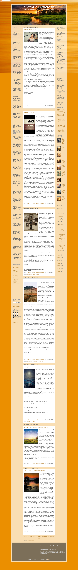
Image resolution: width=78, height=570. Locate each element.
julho (60, 218)
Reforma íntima (59, 111)
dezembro (61, 210)
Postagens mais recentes (30, 536)
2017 (59, 263)
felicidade (31, 532)
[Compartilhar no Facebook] (51, 105)
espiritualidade (29, 274)
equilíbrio (59, 121)
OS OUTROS (63, 147)
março (60, 224)
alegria (63, 112)
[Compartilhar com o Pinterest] (52, 105)
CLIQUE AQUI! (15, 322)
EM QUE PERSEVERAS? (63, 161)
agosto (60, 216)
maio (60, 221)
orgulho (58, 127)
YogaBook (15, 284)
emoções (63, 120)
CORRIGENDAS (63, 179)
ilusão (34, 274)
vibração (30, 421)
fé (64, 125)
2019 (59, 260)
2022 (59, 255)
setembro (61, 214)
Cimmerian (39, 559)
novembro (61, 211)
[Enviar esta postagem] (46, 105)
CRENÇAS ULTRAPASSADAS (63, 155)
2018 (59, 262)
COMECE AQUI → (60, 36)
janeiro (60, 252)
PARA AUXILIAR (63, 166)
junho (60, 219)
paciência (63, 127)
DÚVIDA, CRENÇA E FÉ (30, 29)
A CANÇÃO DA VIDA (29, 367)
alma (58, 114)
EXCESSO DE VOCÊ (63, 185)
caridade (63, 116)
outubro (61, 213)
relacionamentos (60, 130)
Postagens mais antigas (48, 536)
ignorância (36, 532)
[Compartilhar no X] (50, 105)
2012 (59, 271)
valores (43, 361)
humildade (59, 126)
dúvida (28, 106)
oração (63, 126)
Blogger (48, 559)
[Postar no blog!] (49, 105)
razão (33, 205)
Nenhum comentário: (40, 105)
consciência (60, 119)
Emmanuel (63, 109)
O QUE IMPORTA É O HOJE (63, 198)
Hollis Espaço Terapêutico (15, 273)
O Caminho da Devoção (15, 280)
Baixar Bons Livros (16, 266)
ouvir (28, 421)
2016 (59, 265)
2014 (59, 268)
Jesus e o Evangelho (61, 110)
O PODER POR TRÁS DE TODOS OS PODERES (36, 427)
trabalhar (63, 131)
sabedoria (59, 131)
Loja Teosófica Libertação (15, 277)
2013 (59, 270)
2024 (59, 208)
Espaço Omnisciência (15, 271)
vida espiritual (59, 132)
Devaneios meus (16, 267)
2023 (59, 254)
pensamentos (59, 129)
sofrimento (39, 361)
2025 (59, 207)
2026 (59, 205)
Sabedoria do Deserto (15, 282)
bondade (58, 116)
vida (34, 421)
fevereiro (61, 250)
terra (46, 532)
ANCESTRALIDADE (29, 211)
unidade (37, 274)
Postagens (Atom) (30, 540)
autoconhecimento (60, 115)
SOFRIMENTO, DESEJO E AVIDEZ (32, 280)
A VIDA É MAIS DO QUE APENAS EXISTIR (34, 470)
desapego (59, 120)
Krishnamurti (15, 275)
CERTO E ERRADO (29, 112)
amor (63, 114)
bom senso (29, 205)
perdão (63, 129)
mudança (35, 361)
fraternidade (59, 125)
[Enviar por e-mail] (48, 105)
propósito (32, 106)
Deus (28, 532)
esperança (63, 121)
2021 (59, 257)
